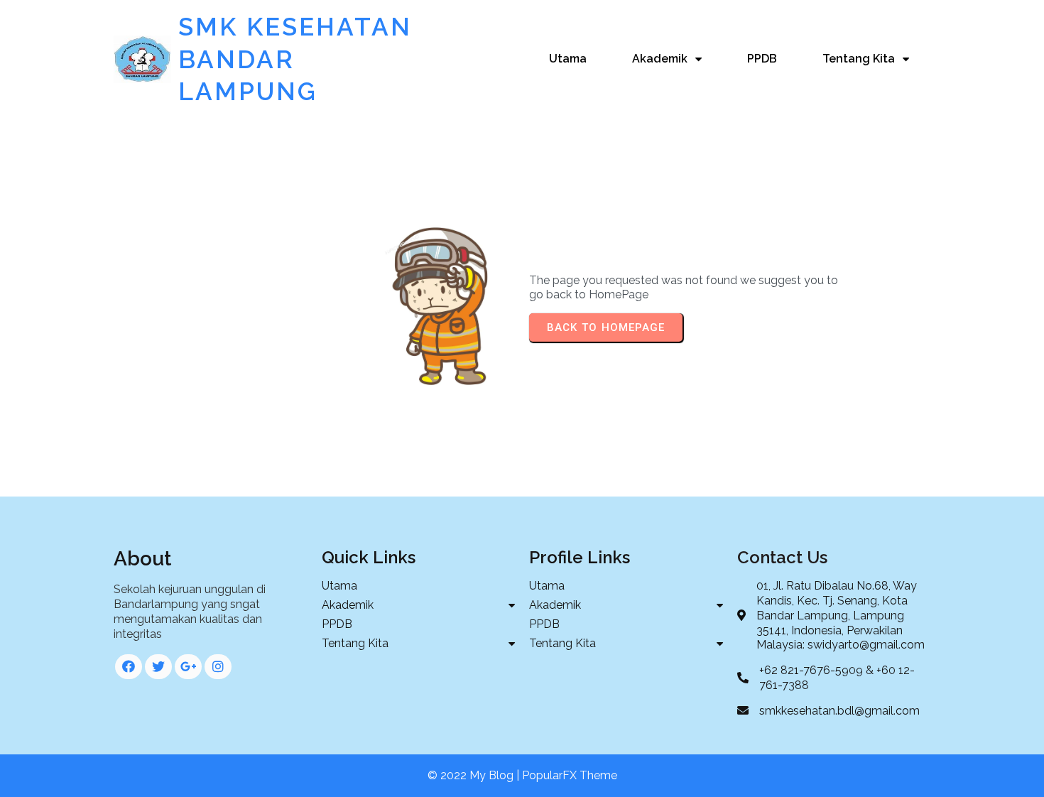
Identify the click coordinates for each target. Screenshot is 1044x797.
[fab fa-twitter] (158, 666)
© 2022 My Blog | (475, 775)
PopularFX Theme (569, 775)
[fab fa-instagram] (218, 666)
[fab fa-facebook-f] (128, 666)
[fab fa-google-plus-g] (188, 666)
